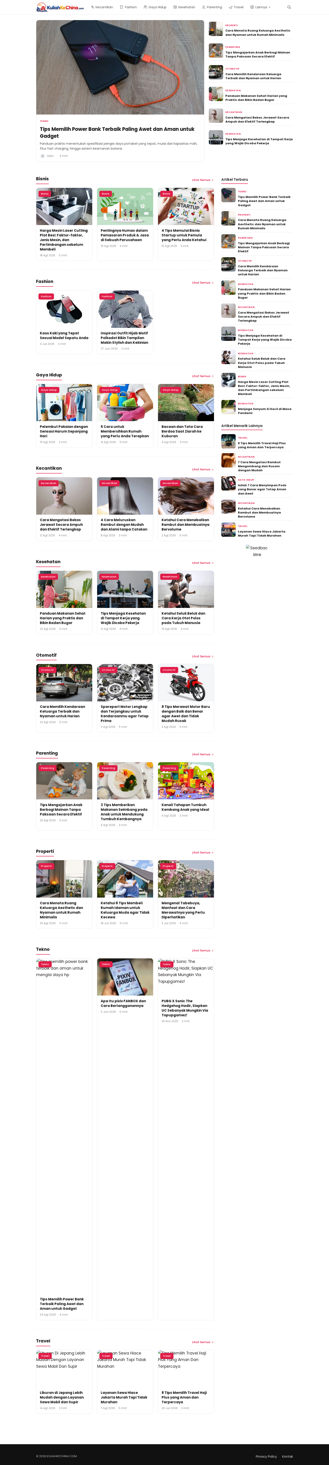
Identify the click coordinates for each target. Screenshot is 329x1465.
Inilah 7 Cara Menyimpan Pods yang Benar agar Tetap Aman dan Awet (262, 489)
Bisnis (45, 193)
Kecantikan (233, 112)
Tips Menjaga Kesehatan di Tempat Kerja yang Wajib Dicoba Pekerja (259, 141)
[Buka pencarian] (289, 7)
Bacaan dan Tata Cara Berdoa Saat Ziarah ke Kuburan (182, 431)
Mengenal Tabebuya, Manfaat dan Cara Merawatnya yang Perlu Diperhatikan (183, 910)
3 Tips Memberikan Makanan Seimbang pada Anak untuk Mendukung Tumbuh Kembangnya (124, 812)
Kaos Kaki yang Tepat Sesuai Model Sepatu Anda (64, 335)
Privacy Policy (266, 1456)
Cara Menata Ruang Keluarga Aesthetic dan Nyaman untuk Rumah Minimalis (258, 32)
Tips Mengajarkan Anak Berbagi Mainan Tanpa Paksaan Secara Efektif (257, 54)
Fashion (46, 296)
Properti (231, 25)
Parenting (232, 47)
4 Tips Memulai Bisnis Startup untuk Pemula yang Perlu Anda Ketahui (184, 235)
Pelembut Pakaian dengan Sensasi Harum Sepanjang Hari (64, 431)
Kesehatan (233, 90)
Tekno (44, 121)
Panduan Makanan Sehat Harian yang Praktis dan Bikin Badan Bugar (256, 98)
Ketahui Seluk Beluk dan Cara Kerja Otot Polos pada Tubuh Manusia (183, 618)
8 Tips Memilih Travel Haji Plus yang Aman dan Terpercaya (184, 1397)
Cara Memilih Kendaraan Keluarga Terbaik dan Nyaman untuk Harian (253, 76)
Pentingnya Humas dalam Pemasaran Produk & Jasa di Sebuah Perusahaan (125, 235)
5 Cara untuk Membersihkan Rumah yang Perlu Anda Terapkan (125, 431)
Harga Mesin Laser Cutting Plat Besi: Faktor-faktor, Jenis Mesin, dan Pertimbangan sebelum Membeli (64, 240)
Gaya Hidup (49, 390)
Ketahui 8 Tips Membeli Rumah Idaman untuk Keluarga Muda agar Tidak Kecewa (125, 910)
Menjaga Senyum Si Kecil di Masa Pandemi (264, 411)
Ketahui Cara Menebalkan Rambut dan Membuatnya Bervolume (185, 525)
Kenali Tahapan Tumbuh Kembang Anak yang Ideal (185, 807)
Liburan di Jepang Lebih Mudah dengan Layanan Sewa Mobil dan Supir (62, 1397)
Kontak (287, 1456)
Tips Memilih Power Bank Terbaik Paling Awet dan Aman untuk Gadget (117, 133)
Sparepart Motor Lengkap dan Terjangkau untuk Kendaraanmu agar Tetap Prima (125, 713)
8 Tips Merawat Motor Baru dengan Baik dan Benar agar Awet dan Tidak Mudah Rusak (186, 713)
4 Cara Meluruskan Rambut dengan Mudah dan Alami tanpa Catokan (124, 525)
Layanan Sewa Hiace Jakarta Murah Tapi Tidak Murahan (124, 1397)
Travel (45, 1356)
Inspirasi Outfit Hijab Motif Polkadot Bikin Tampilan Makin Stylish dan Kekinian (124, 338)
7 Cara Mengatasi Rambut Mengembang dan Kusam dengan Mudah (259, 466)
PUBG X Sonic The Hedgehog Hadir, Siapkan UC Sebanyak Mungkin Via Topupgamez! (185, 1008)
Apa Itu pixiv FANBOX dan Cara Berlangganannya (123, 1003)
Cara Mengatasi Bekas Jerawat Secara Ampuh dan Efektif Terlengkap (257, 119)
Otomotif (232, 68)
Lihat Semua (201, 180)
